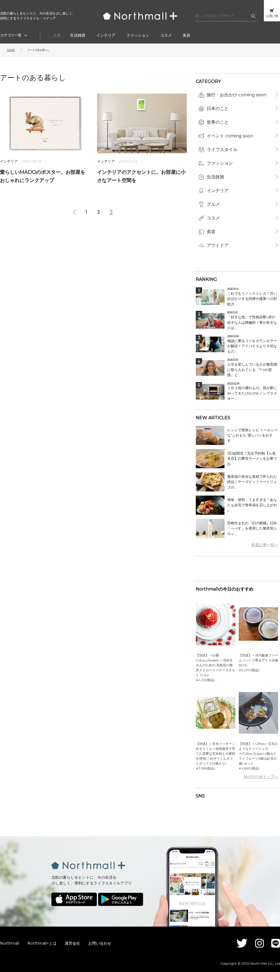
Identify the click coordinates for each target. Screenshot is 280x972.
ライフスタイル (222, 149)
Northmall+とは (42, 943)
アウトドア (218, 245)
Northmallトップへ (261, 776)
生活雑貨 (77, 35)
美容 (186, 35)
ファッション (137, 35)
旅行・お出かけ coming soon (236, 94)
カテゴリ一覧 (11, 35)
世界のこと (218, 122)
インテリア (105, 35)
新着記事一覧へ (264, 544)
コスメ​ (166, 35)
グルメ (213, 204)
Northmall (9, 943)
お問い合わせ (99, 943)
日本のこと (218, 108)
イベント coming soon (230, 135)
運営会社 (72, 943)
